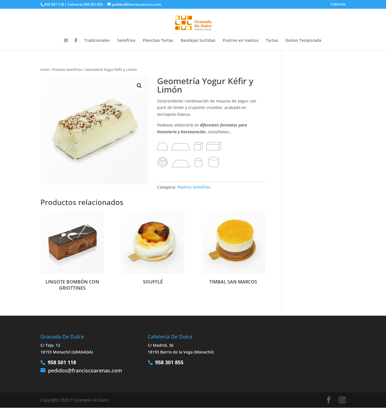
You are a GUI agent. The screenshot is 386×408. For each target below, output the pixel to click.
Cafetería (338, 4)
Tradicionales (97, 40)
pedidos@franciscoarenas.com (85, 370)
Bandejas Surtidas (198, 40)
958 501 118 (62, 362)
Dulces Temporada (303, 40)
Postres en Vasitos (241, 40)
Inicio (44, 69)
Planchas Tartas (158, 40)
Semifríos (126, 40)
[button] (139, 86)
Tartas (272, 40)
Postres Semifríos (67, 69)
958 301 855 (169, 362)
